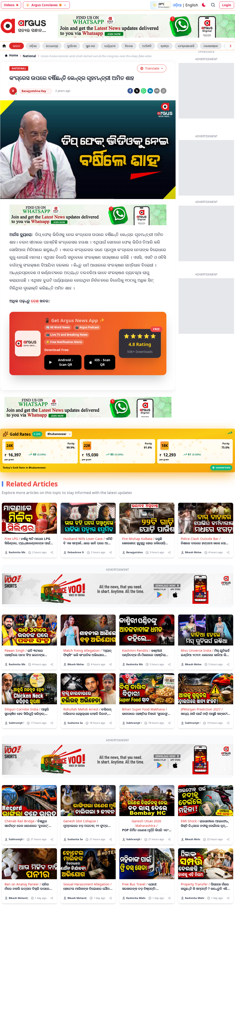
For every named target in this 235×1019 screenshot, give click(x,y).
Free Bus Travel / (135, 884)
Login (226, 5)
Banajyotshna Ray (34, 91)
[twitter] (137, 91)
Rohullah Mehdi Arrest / (81, 709)
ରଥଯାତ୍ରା (52, 46)
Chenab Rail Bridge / (20, 821)
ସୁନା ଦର (90, 46)
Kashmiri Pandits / (136, 650)
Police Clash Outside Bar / (201, 538)
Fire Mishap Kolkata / (138, 538)
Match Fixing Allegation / (82, 650)
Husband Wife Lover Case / (84, 538)
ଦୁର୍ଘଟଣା (72, 46)
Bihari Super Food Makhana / (144, 709)
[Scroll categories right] (230, 46)
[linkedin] (150, 91)
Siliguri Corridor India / (22, 709)
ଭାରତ (16, 46)
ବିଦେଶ (129, 46)
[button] (40, 451)
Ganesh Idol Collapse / (80, 821)
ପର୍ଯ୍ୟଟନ (110, 46)
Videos (9, 5)
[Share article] (51, 552)
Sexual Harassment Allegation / (87, 884)
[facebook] (130, 91)
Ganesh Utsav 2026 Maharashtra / (146, 823)
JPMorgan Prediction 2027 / (202, 709)
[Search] (213, 5)
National (29, 56)
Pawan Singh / (16, 650)
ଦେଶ (35, 300)
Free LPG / (12, 538)
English (191, 5)
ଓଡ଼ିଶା (33, 46)
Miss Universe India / (197, 650)
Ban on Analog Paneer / (23, 884)
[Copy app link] (163, 91)
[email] (157, 91)
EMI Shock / (190, 821)
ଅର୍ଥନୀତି (146, 46)
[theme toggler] (203, 5)
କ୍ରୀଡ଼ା (165, 46)
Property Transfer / (195, 884)
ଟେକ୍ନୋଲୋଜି (186, 46)
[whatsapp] (143, 91)
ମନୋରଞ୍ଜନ (211, 46)
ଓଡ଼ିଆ (177, 5)
